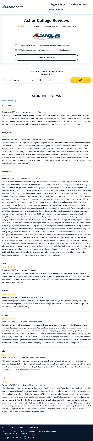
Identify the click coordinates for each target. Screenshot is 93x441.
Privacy (4, 431)
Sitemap (24, 433)
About (4, 427)
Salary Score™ (33, 427)
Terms (13, 431)
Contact (21, 427)
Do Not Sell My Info (27, 431)
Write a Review (46, 57)
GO (80, 80)
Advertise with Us (10, 433)
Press (12, 427)
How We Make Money (47, 431)
